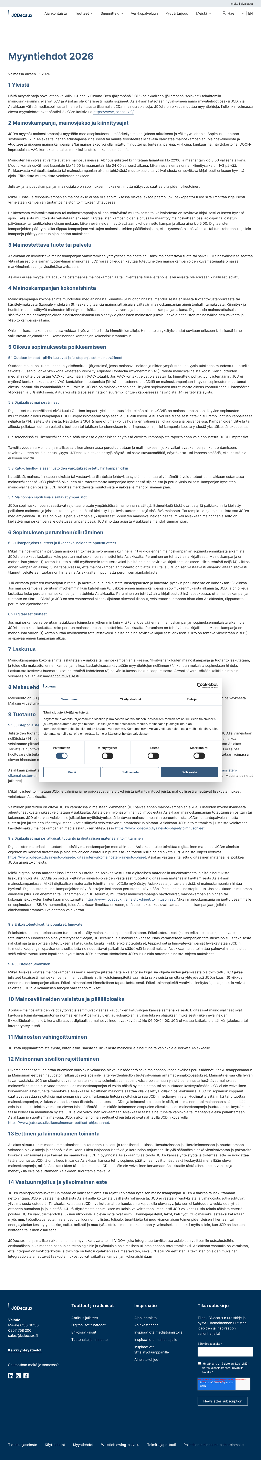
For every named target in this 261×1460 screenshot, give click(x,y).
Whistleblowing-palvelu (120, 1445)
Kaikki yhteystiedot (25, 1350)
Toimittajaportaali (161, 1445)
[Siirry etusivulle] (20, 13)
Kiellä (72, 772)
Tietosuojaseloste (22, 1445)
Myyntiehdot (83, 1445)
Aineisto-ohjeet (146, 1359)
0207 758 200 (19, 1330)
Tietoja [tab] (192, 699)
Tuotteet (82, 13)
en (250, 13)
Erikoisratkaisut (83, 1332)
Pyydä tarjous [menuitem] (177, 13)
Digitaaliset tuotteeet (88, 1325)
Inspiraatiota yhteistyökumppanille (151, 1349)
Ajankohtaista (145, 1318)
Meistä (202, 13)
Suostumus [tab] (69, 699)
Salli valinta (130, 772)
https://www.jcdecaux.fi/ (113, 112)
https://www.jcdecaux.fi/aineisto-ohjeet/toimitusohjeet (160, 828)
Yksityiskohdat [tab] (130, 699)
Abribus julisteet (84, 1318)
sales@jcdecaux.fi (23, 1335)
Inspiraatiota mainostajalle (155, 1339)
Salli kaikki (189, 772)
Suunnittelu (110, 13)
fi (243, 13)
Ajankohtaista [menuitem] (55, 13)
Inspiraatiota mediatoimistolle (158, 1332)
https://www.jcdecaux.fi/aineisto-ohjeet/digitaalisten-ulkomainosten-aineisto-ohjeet (77, 857)
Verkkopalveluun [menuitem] (144, 13)
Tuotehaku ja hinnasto (89, 1339)
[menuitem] (228, 13)
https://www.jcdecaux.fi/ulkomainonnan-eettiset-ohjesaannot (58, 1122)
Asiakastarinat (146, 1325)
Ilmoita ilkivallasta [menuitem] (241, 3)
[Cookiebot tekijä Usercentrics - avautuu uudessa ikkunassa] (200, 686)
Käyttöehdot (55, 1445)
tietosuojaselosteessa (216, 1368)
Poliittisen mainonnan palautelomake (214, 1445)
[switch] (107, 756)
